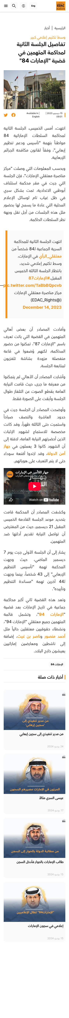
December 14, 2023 (42, 307)
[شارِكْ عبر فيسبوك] (13, 115)
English (36, 116)
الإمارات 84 (57, 664)
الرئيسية (59, 28)
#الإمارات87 (39, 278)
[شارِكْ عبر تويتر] (6, 115)
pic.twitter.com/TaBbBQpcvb (32, 285)
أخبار (47, 28)
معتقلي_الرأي (50, 256)
